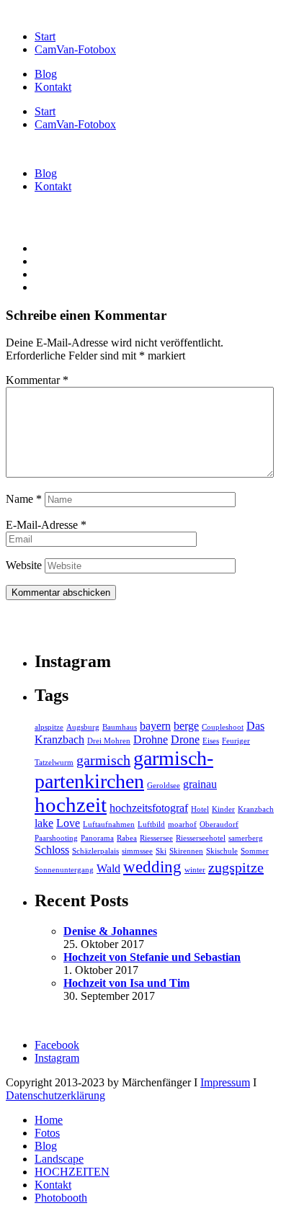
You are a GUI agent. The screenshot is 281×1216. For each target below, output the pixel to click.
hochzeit (71, 804)
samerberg (245, 838)
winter (194, 870)
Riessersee (156, 838)
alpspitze (49, 727)
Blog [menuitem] (46, 1146)
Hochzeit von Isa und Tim (126, 983)
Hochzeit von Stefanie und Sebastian (152, 957)
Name (24, 499)
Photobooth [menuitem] (61, 1198)
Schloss (52, 850)
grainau (200, 784)
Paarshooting (56, 838)
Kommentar (37, 380)
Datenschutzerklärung (55, 1095)
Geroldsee (163, 786)
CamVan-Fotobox (75, 49)
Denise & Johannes (110, 931)
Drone (185, 739)
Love (68, 823)
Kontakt (53, 87)
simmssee (137, 851)
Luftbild (151, 824)
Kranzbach (256, 809)
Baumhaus (119, 727)
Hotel (200, 809)
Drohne (150, 739)
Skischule (222, 851)
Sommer (255, 851)
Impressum (225, 1082)
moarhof (182, 824)
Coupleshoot (223, 727)
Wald (108, 868)
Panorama (97, 838)
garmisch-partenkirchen (124, 769)
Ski (161, 851)
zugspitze (236, 867)
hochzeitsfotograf (149, 808)
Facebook (57, 1045)
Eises (210, 741)
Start (45, 36)
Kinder (223, 809)
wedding (152, 866)
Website (24, 565)
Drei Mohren (108, 741)
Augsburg (82, 727)
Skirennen (186, 851)
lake (44, 823)
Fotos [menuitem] (47, 1133)
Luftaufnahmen (109, 824)
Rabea (127, 838)
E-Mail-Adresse (46, 525)
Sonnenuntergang (64, 870)
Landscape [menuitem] (59, 1159)
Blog (46, 74)
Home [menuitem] (49, 1120)
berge (186, 726)
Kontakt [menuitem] (53, 1185)
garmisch (103, 760)
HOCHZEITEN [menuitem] (72, 1172)
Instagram (57, 1058)
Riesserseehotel (201, 838)
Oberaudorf (219, 824)
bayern (155, 726)
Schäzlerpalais (95, 851)
